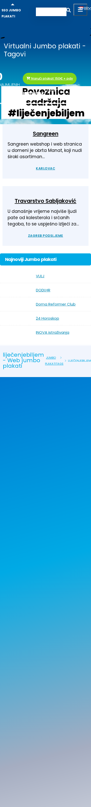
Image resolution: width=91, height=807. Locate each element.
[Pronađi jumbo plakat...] (68, 11)
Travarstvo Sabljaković (45, 201)
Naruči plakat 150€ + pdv (51, 78)
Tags (59, 96)
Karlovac (45, 168)
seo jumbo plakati (11, 13)
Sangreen (45, 133)
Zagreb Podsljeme (45, 235)
